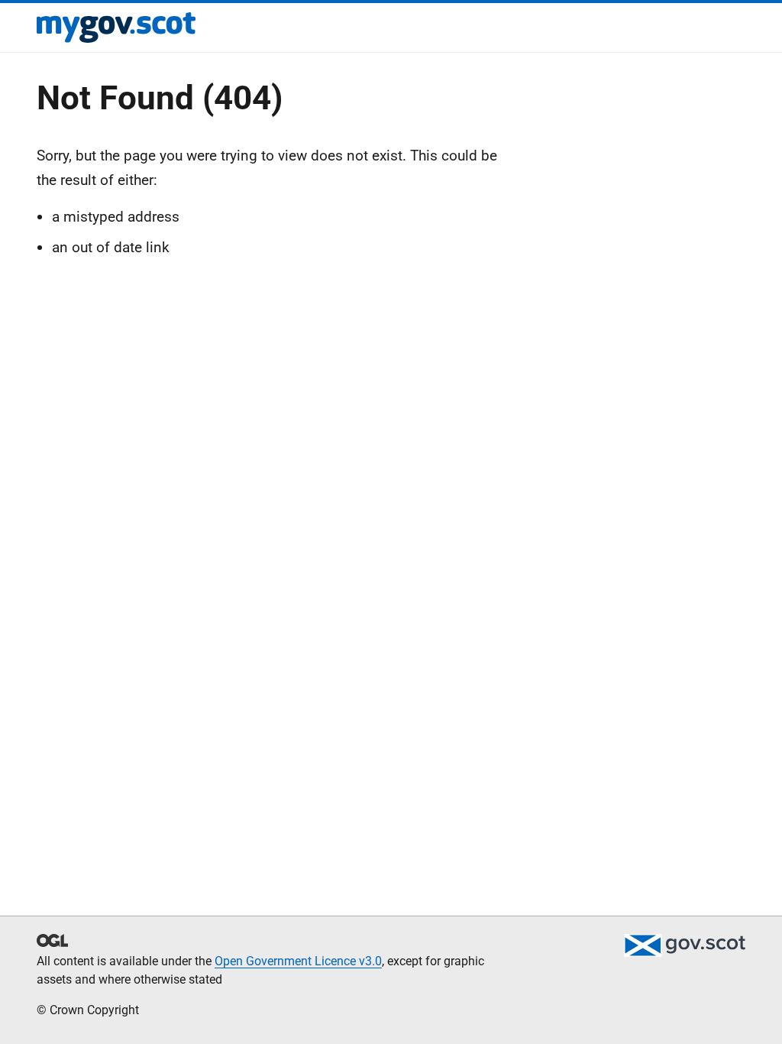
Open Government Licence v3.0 (298, 961)
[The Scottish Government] (684, 945)
